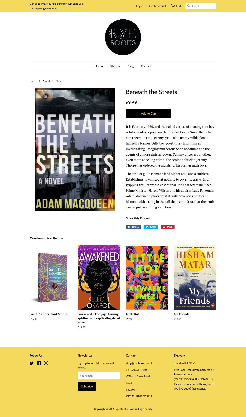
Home (99, 66)
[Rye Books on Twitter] (32, 364)
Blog (131, 66)
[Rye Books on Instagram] (46, 364)
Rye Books (122, 409)
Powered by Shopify (140, 409)
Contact (146, 66)
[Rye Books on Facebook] (39, 364)
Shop (114, 66)
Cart (178, 6)
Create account (157, 6)
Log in (139, 6)
